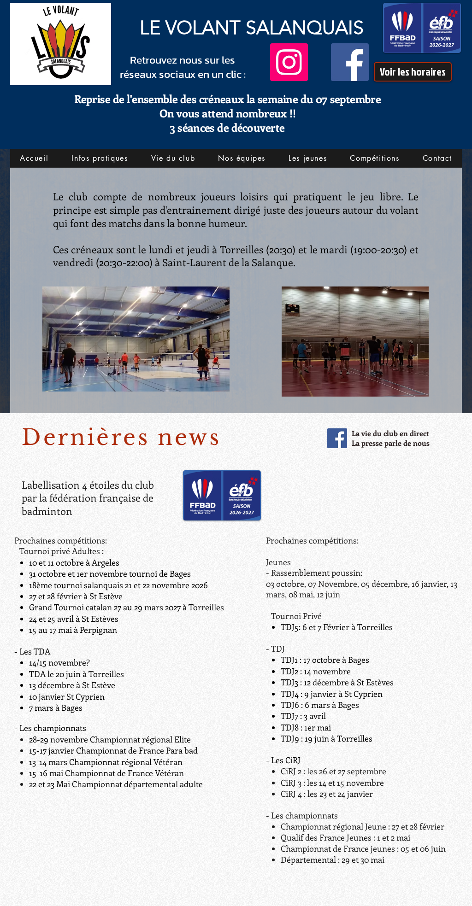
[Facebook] (350, 62)
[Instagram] (289, 62)
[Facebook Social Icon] (337, 438)
